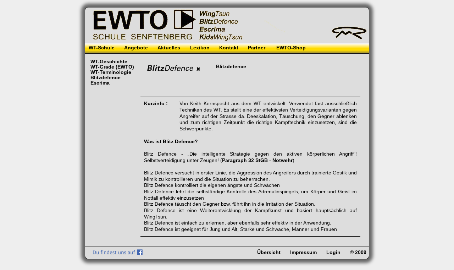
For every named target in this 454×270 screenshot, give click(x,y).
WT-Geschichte (108, 61)
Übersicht (269, 252)
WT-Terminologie (110, 72)
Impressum (303, 252)
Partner (256, 47)
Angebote (136, 47)
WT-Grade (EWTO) (112, 67)
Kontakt (228, 47)
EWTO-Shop (291, 47)
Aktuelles (168, 47)
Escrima (100, 83)
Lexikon (200, 47)
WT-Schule (102, 47)
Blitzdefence (105, 77)
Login (333, 252)
